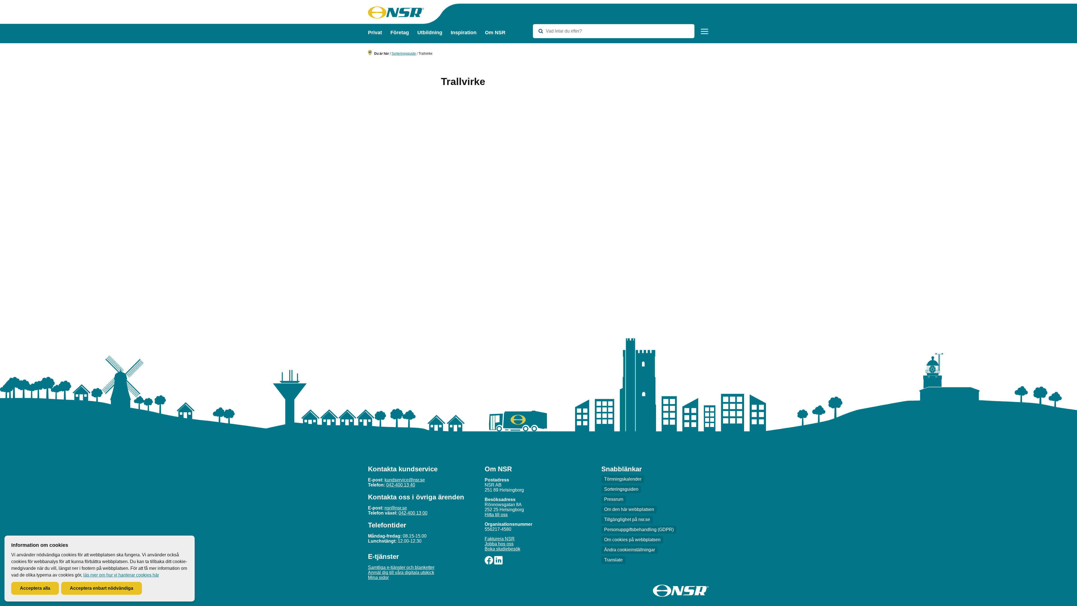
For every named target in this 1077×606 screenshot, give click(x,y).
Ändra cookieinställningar (629, 549)
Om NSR (495, 32)
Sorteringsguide (404, 54)
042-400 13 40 (400, 485)
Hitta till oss (496, 514)
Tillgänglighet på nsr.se (627, 519)
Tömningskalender (622, 479)
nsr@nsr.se (396, 508)
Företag (399, 32)
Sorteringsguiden (621, 489)
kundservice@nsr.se (405, 480)
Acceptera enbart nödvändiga (101, 588)
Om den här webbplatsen (629, 509)
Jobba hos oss (499, 543)
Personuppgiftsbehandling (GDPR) (639, 529)
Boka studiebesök (502, 549)
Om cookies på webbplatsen (632, 539)
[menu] (704, 31)
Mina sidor (378, 577)
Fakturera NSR (500, 538)
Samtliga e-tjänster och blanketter (401, 567)
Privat (375, 32)
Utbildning (429, 32)
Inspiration (464, 32)
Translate (613, 559)
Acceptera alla (35, 588)
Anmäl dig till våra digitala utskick (401, 572)
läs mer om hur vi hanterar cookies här (121, 575)
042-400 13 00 (413, 513)
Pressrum (613, 499)
